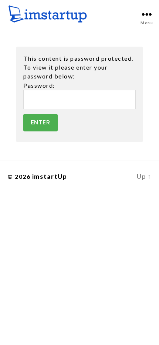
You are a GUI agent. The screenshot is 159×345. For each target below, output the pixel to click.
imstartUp (49, 176)
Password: (39, 85)
